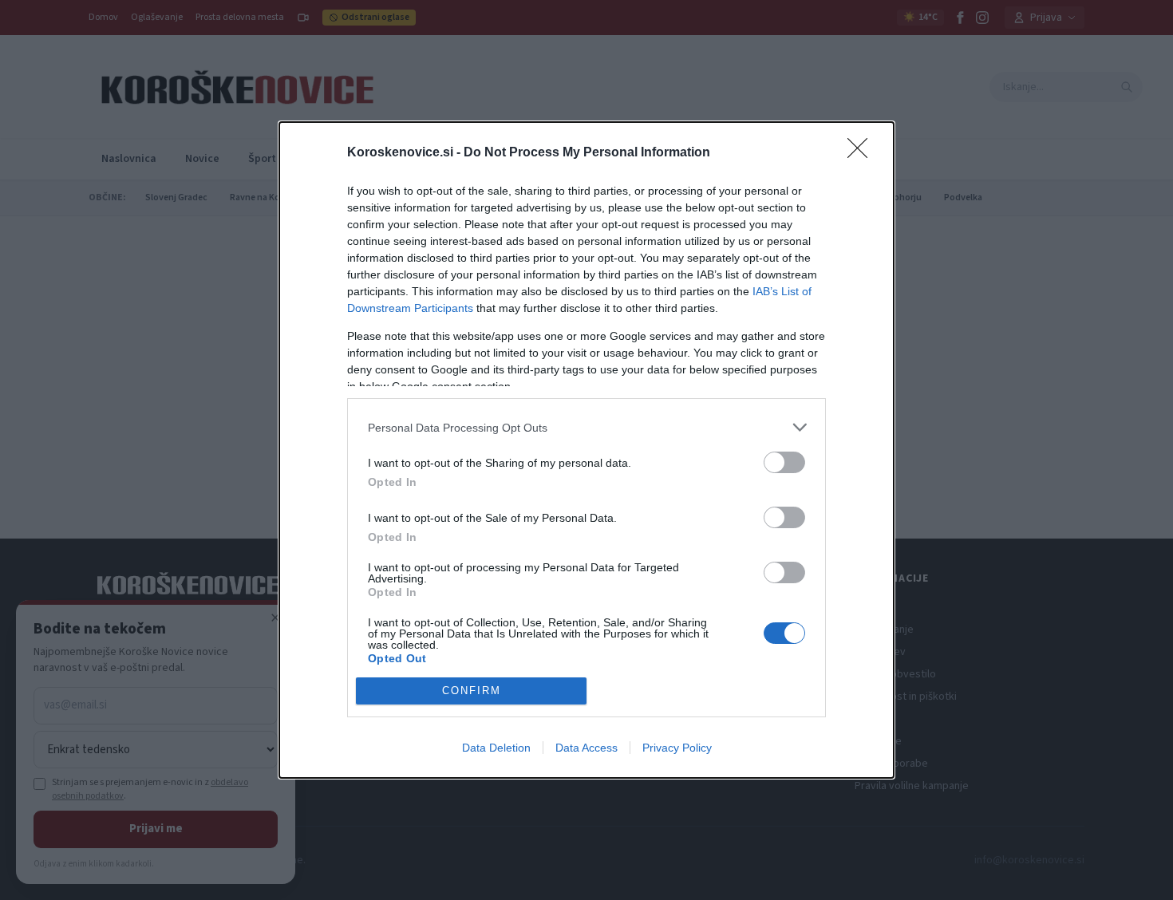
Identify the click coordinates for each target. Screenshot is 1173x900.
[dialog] (586, 449)
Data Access (586, 747)
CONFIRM (471, 691)
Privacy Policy (677, 747)
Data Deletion (496, 747)
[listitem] (586, 427)
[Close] (862, 153)
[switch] (784, 462)
